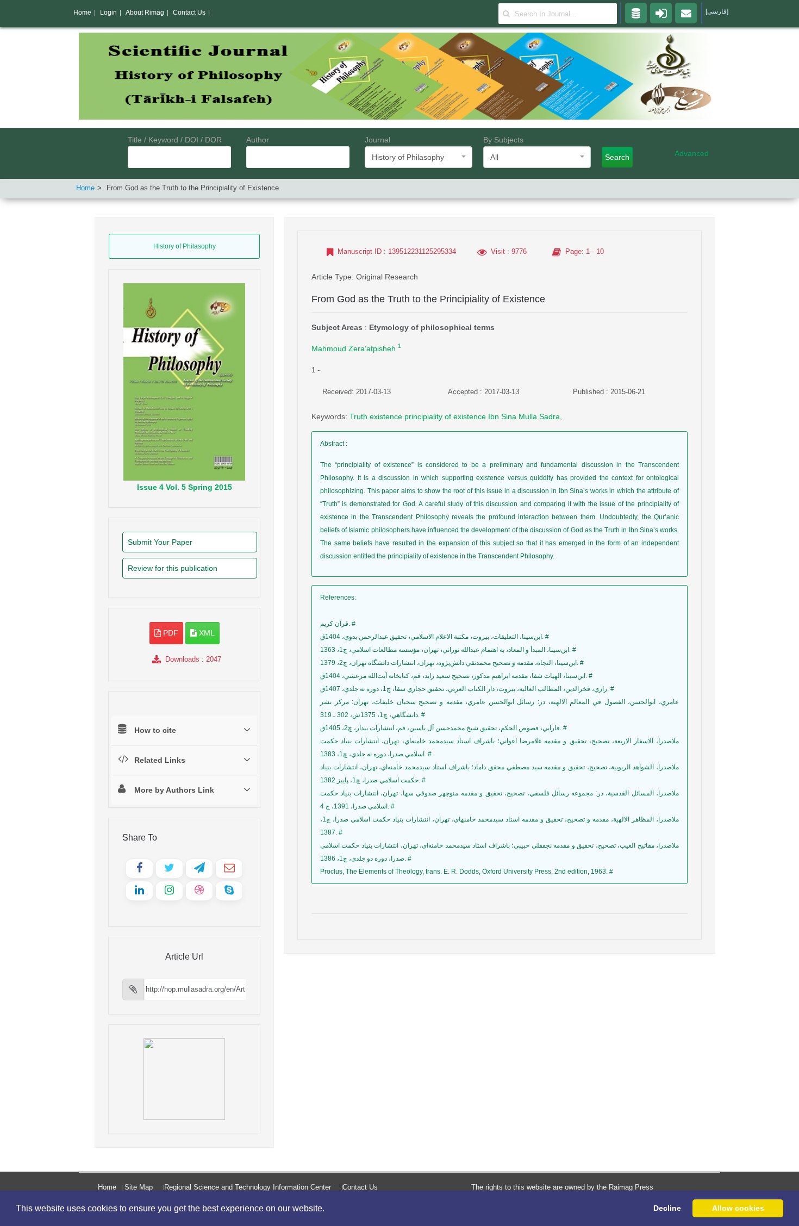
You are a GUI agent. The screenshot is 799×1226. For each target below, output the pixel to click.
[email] (686, 12)
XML (206, 632)
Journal (377, 139)
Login (108, 12)
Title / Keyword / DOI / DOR (175, 139)
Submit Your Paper (160, 542)
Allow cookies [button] (738, 1208)
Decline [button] (667, 1208)
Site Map (138, 1187)
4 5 (184, 487)
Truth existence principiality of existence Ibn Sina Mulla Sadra (454, 416)
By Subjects (503, 139)
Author (257, 139)
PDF (169, 632)
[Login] (661, 12)
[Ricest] (636, 12)
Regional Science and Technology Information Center (247, 1187)
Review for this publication (172, 568)
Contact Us (360, 1187)
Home (85, 188)
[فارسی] (717, 11)
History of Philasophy (184, 246)
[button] (328, 1209)
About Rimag (145, 12)
